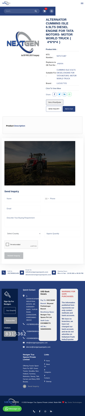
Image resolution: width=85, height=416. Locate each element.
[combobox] (46, 198)
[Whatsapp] (45, 411)
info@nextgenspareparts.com (37, 272)
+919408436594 (32, 338)
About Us (47, 365)
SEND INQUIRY (53, 109)
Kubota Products (47, 386)
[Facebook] (39, 411)
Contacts (47, 378)
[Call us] (34, 411)
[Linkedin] (51, 411)
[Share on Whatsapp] (68, 94)
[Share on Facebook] (53, 94)
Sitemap (48, 381)
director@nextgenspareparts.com (38, 275)
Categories (47, 372)
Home (48, 360)
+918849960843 (32, 331)
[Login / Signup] (51, 11)
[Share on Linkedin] (63, 94)
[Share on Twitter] (58, 94)
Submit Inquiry (14, 256)
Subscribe (10, 320)
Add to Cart (69, 109)
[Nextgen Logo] (6, 3)
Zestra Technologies (75, 402)
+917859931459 (13, 273)
